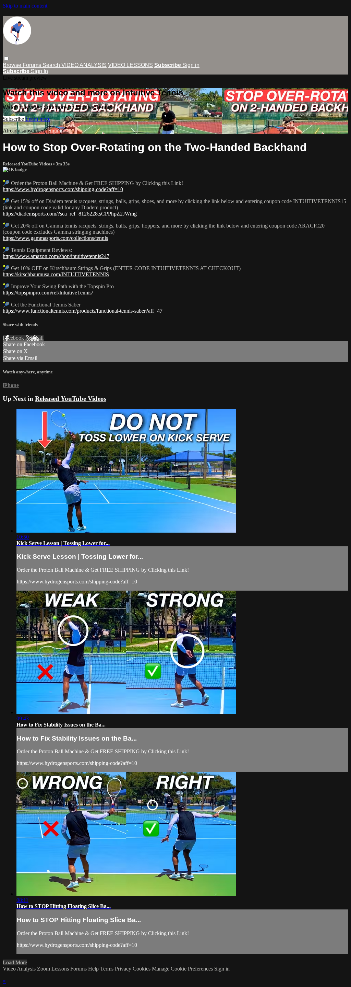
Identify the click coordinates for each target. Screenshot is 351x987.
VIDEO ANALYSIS (84, 65)
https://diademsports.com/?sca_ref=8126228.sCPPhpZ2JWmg (70, 214)
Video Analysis (19, 969)
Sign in (190, 65)
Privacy (124, 969)
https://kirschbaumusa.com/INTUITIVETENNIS (56, 274)
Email (37, 338)
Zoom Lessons (53, 969)
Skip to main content (25, 6)
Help (94, 969)
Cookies (142, 969)
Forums (33, 65)
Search (52, 65)
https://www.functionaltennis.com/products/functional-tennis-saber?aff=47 (82, 311)
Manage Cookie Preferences (183, 969)
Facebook (14, 338)
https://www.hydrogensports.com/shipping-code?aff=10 (63, 189)
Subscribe (14, 119)
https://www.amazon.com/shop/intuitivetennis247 (56, 256)
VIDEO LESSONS (130, 65)
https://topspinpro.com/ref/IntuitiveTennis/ (48, 292)
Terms (107, 969)
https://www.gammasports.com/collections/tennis (55, 238)
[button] (6, 58)
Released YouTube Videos (28, 163)
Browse (13, 65)
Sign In (39, 71)
